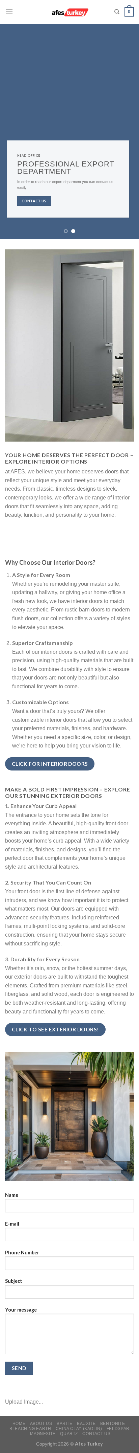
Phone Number (22, 1252)
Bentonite (112, 1423)
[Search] (116, 11)
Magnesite (43, 1433)
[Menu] (9, 11)
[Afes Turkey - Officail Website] (69, 12)
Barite (65, 1423)
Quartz (69, 1433)
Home (18, 1423)
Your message (21, 1310)
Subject (13, 1281)
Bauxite (86, 1423)
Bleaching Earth (30, 1428)
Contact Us (96, 1433)
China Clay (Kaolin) (79, 1428)
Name (11, 1195)
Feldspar (118, 1428)
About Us (41, 1423)
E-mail (12, 1224)
